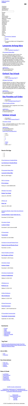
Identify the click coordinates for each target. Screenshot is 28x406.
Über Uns (5, 362)
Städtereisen (6, 377)
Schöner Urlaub (9, 115)
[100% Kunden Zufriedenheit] (14, 386)
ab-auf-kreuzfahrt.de (22, 390)
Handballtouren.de (5, 390)
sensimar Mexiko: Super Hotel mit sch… (11, 214)
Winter (13, 346)
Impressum (15, 397)
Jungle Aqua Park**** (13, 78)
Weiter (6, 142)
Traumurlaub (4, 235)
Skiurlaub (19, 345)
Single (15, 345)
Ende (6, 143)
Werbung (5, 366)
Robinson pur (4, 285)
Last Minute (5, 374)
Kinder (18, 344)
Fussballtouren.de (20, 389)
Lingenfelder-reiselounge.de (9, 389)
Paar (21, 344)
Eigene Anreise (6, 380)
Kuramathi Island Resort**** (14, 101)
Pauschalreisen (6, 375)
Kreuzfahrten (6, 378)
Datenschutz (15, 394)
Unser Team (6, 363)
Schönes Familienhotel (7, 275)
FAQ (4, 353)
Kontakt (15, 398)
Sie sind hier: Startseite (10, 36)
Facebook (7, 1)
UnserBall (3, 2)
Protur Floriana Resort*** (14, 119)
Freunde (7, 344)
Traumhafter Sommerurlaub (8, 316)
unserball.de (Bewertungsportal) (14, 391)
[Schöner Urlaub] (7, 121)
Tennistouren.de (13, 390)
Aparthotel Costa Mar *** (13, 50)
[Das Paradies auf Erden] (9, 103)
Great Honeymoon (6, 306)
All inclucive (6, 376)
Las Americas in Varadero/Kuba (9, 162)
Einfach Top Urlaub (11, 73)
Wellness (9, 346)
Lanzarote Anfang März (13, 45)
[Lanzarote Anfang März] (8, 52)
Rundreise (11, 345)
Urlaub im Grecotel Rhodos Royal (9, 245)
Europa (7, 38)
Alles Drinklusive (5, 295)
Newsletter (5, 354)
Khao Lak (3, 203)
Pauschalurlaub (5, 345)
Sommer (24, 345)
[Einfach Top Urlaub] (7, 80)
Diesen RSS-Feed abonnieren (10, 131)
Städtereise (4, 346)
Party (23, 344)
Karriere (5, 365)
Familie (3, 344)
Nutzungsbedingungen (15, 396)
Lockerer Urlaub (5, 224)
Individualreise (12, 344)
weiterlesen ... (6, 67)
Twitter (3, 1)
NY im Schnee (4, 183)
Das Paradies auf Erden (13, 96)
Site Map (15, 399)
